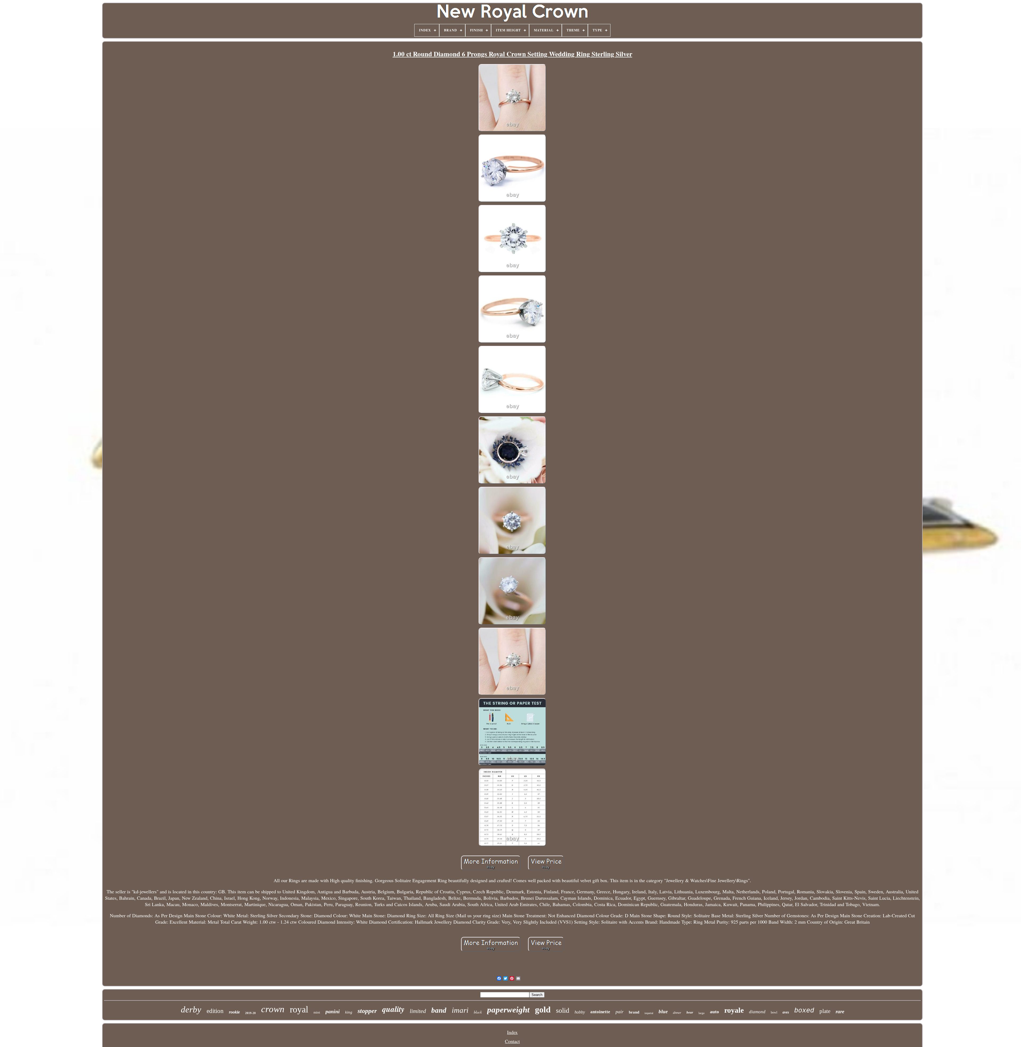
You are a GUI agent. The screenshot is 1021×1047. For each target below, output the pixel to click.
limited (418, 1011)
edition (215, 1011)
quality (393, 1009)
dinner (677, 1012)
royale (734, 1010)
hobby (580, 1012)
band (438, 1010)
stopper (367, 1010)
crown (272, 1009)
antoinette (600, 1011)
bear (690, 1012)
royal (299, 1009)
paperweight (508, 1009)
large (701, 1013)
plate (824, 1011)
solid (562, 1010)
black (478, 1012)
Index (512, 1032)
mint (316, 1012)
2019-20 (250, 1013)
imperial (649, 1013)
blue (663, 1011)
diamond (757, 1011)
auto (714, 1011)
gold (543, 1009)
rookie (234, 1012)
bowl (774, 1012)
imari (460, 1010)
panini (332, 1011)
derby (191, 1009)
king (348, 1012)
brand (634, 1012)
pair (620, 1011)
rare (840, 1011)
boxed (804, 1011)
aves (786, 1012)
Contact (512, 1041)
